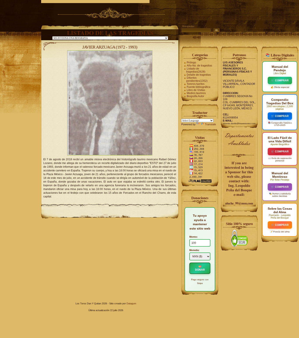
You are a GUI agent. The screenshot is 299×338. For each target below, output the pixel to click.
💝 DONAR (200, 268)
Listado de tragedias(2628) (195, 70)
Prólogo (191, 62)
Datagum (131, 303)
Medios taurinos (196, 93)
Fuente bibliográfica (198, 87)
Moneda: (194, 250)
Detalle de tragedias (199, 74)
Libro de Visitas (196, 90)
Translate (210, 124)
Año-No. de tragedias (199, 65)
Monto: (193, 236)
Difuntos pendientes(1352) (197, 79)
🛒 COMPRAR (280, 80)
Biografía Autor (195, 96)
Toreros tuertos (195, 83)
